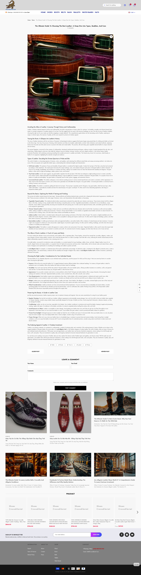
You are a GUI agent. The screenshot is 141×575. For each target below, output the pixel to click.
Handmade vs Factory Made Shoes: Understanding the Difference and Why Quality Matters (67, 481)
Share (111, 36)
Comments (30, 371)
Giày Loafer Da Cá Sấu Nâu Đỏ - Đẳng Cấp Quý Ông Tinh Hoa (70, 439)
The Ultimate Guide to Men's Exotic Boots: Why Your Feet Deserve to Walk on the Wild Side (112, 420)
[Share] (111, 36)
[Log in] (125, 5)
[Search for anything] (112, 5)
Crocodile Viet (62, 571)
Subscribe (96, 534)
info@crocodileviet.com (93, 552)
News (33, 20)
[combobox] (113, 5)
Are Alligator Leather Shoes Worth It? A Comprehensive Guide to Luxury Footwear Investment (114, 481)
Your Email (74, 363)
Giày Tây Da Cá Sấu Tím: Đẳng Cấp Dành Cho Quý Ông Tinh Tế (25, 440)
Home (29, 20)
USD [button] (132, 12)
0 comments (70, 28)
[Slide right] (137, 512)
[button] (134, 5)
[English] (129, 12)
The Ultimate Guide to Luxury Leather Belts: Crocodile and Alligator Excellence (25, 481)
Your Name (31, 363)
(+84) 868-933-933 (18, 12)
